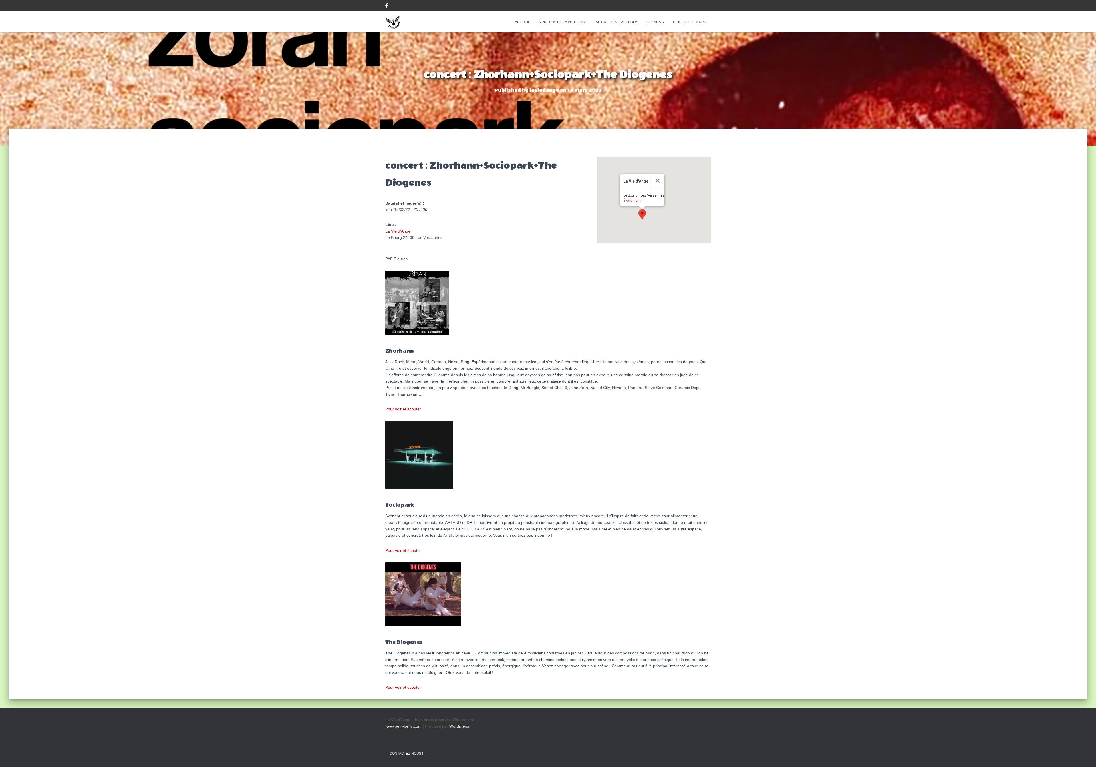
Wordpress (459, 726)
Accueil (522, 22)
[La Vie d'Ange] (393, 22)
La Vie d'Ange (397, 231)
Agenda (654, 22)
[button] (663, 22)
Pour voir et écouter (403, 409)
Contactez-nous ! (689, 22)
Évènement (631, 200)
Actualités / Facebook (617, 22)
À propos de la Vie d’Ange (563, 22)
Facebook (386, 6)
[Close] (657, 181)
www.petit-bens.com (403, 726)
